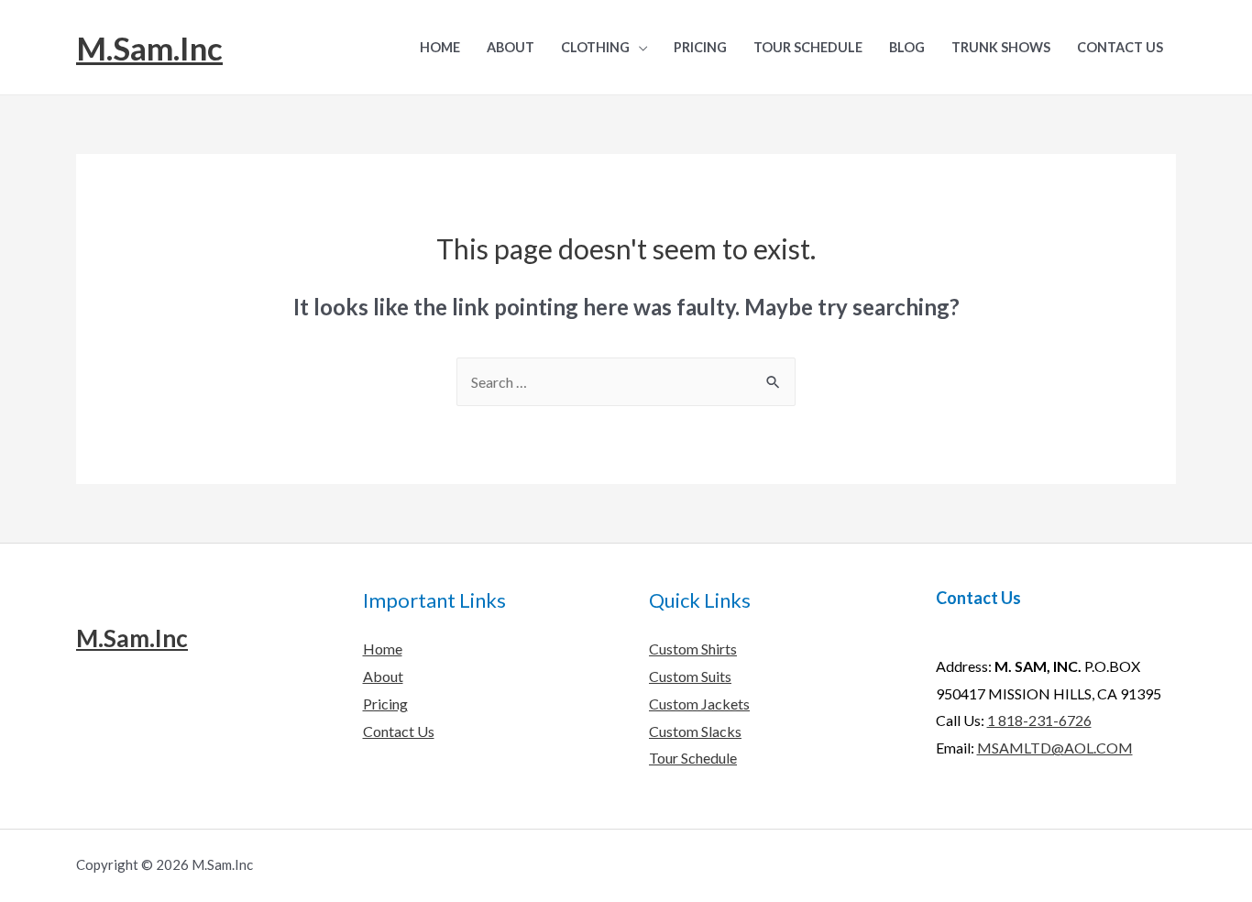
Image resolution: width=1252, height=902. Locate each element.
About (510, 47)
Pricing (700, 47)
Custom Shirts (693, 648)
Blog (907, 47)
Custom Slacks (695, 731)
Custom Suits (690, 676)
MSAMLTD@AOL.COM (1055, 747)
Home (440, 47)
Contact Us (1120, 47)
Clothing (595, 47)
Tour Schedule (807, 47)
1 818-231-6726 (1039, 720)
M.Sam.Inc (149, 47)
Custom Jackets (699, 703)
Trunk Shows (1000, 47)
